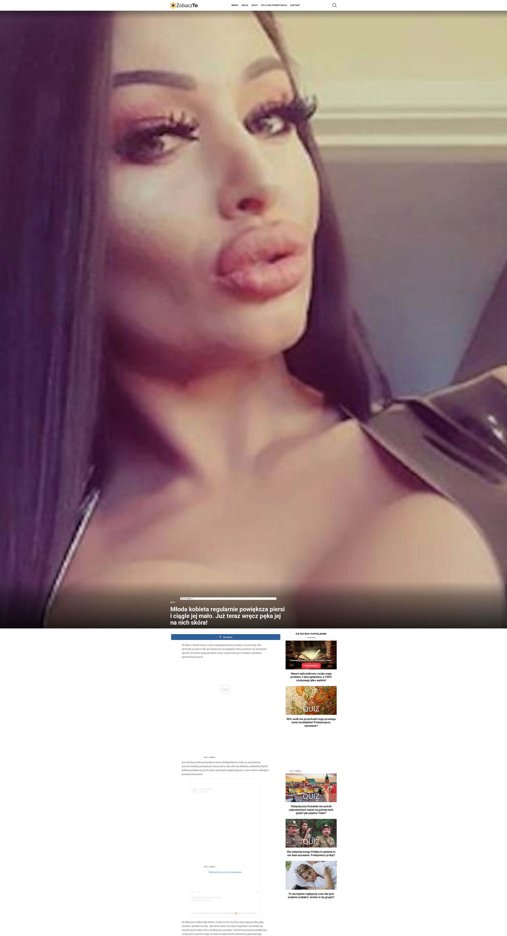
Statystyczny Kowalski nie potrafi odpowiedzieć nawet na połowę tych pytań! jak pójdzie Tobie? (311, 810)
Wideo (245, 5)
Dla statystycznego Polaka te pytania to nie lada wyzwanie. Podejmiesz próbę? (311, 853)
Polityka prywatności (274, 5)
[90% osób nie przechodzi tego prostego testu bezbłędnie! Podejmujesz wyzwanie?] (311, 700)
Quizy (255, 5)
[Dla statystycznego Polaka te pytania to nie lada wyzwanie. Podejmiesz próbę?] (311, 833)
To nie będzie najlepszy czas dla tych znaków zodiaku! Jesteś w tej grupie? (311, 895)
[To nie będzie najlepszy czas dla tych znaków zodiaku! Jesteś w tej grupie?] (311, 875)
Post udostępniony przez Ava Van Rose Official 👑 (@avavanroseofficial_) (225, 913)
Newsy (235, 5)
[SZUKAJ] (334, 5)
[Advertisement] (228, 591)
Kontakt (295, 5)
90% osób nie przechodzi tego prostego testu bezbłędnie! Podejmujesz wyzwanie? (311, 722)
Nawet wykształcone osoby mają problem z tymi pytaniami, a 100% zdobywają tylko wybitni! (311, 677)
